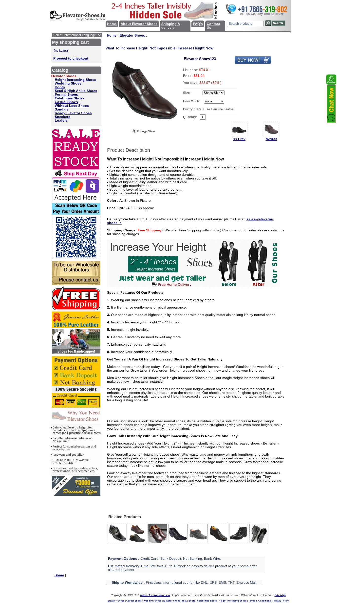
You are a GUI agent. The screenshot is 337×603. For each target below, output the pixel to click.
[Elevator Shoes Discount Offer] (76, 494)
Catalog (60, 70)
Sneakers (62, 117)
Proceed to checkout (70, 58)
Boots (60, 87)
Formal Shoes (66, 94)
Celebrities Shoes (69, 98)
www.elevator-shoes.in (155, 595)
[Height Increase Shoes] (193, 286)
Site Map (280, 595)
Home (112, 24)
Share (59, 575)
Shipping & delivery (170, 25)
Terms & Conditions (259, 601)
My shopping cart (70, 42)
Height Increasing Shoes (75, 80)
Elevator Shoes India (175, 601)
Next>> (271, 139)
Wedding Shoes (68, 83)
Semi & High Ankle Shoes (76, 91)
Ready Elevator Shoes (73, 113)
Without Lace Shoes (72, 106)
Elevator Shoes (132, 35)
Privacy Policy (281, 601)
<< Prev (239, 139)
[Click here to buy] (252, 63)
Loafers (61, 120)
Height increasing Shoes (232, 601)
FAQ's (198, 24)
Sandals (61, 109)
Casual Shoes (66, 102)
